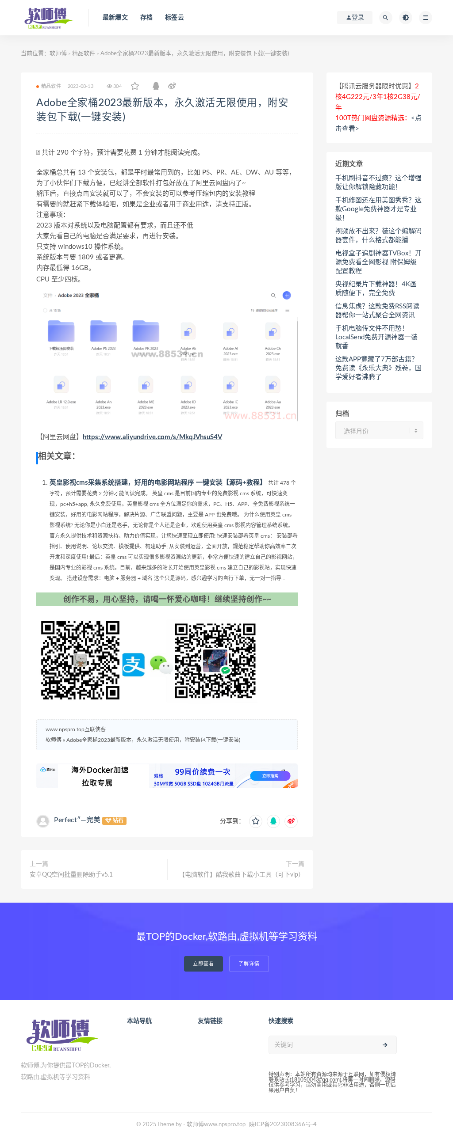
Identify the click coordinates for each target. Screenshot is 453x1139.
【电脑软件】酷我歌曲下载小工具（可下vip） (241, 875)
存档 (146, 18)
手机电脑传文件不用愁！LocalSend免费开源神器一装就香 (376, 337)
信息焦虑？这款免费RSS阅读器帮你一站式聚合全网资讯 (377, 311)
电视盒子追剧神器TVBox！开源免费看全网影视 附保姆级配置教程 (378, 262)
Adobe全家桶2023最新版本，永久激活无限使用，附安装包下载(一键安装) (153, 740)
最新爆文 (115, 18)
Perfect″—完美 (77, 820)
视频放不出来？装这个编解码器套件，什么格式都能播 (378, 235)
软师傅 (58, 54)
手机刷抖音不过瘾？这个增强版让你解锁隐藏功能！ (378, 182)
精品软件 (83, 54)
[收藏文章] (135, 86)
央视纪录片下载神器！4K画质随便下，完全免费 (376, 288)
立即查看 (203, 963)
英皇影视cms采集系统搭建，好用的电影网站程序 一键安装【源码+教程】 (158, 482)
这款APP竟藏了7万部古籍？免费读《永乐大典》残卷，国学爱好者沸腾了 (378, 368)
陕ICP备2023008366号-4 (283, 1125)
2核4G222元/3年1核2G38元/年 (377, 97)
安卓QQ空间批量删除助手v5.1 (71, 875)
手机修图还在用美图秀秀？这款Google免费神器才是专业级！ (378, 209)
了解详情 (249, 963)
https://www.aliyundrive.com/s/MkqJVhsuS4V (152, 437)
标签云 (174, 18)
